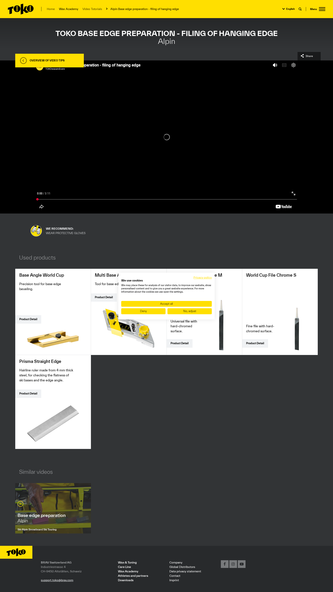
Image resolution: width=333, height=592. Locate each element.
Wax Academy (128, 571)
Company (175, 562)
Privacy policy (202, 277)
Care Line (124, 567)
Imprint (174, 580)
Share (309, 56)
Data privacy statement (185, 571)
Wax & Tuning (127, 562)
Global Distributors (182, 567)
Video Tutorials (92, 9)
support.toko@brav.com (57, 580)
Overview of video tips (47, 60)
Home (51, 9)
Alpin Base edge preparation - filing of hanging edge (144, 9)
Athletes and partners (133, 575)
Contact (174, 575)
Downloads (126, 580)
